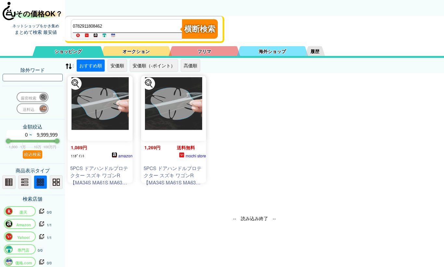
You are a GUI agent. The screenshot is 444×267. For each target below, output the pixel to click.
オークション (136, 51)
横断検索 (199, 28)
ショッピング (68, 51)
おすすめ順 (90, 65)
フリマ (204, 51)
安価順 (117, 65)
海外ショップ (272, 51)
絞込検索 (32, 154)
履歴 (315, 51)
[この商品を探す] (75, 83)
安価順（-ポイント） (154, 65)
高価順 (190, 65)
